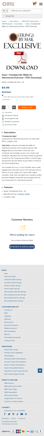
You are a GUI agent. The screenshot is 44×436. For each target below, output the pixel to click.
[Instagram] (13, 414)
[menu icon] (40, 4)
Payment (7, 319)
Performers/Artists (11, 395)
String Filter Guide (11, 350)
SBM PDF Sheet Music (30, 21)
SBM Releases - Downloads (12, 24)
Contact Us (8, 310)
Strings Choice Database (13, 353)
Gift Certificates (10, 331)
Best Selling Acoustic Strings (15, 295)
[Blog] (26, 414)
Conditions (21, 418)
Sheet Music (14, 21)
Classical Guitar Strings (13, 279)
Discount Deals (10, 276)
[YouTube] (21, 414)
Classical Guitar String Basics (15, 359)
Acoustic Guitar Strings (13, 282)
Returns (7, 334)
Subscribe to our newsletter (14, 410)
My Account (8, 322)
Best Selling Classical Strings (15, 292)
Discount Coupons (11, 325)
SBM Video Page (10, 389)
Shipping (7, 316)
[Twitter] (9, 414)
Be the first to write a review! (22, 247)
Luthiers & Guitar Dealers (13, 401)
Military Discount (10, 328)
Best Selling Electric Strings (14, 298)
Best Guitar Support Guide (14, 374)
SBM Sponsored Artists (13, 386)
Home (4, 21)
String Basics (9, 356)
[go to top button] (40, 370)
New (6, 273)
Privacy (13, 418)
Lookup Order (9, 340)
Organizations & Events (13, 398)
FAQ (5, 313)
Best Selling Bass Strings (13, 301)
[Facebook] (5, 414)
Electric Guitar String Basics (14, 365)
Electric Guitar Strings (12, 286)
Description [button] (10, 132)
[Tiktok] (17, 414)
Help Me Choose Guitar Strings (16, 371)
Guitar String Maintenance (14, 368)
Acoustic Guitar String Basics (15, 362)
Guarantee (5, 418)
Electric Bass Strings (12, 289)
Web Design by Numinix (10, 424)
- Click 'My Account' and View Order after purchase (18, 98)
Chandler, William (23, 194)
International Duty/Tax (12, 337)
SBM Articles (9, 383)
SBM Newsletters (10, 392)
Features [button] (8, 187)
